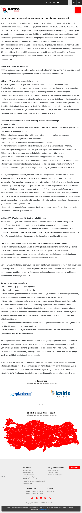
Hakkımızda (27, 470)
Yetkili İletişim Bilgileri (29, 477)
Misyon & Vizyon (28, 472)
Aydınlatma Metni (44, 509)
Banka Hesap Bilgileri (55, 475)
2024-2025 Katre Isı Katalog (34, 491)
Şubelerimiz (50, 491)
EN (74, 2)
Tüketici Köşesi (53, 472)
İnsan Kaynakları (28, 475)
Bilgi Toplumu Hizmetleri (30, 479)
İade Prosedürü (53, 470)
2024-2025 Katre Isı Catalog (35, 493)
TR (70, 2)
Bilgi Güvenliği (27, 483)
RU (79, 2)
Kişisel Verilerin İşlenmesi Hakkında (34, 481)
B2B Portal (74, 467)
